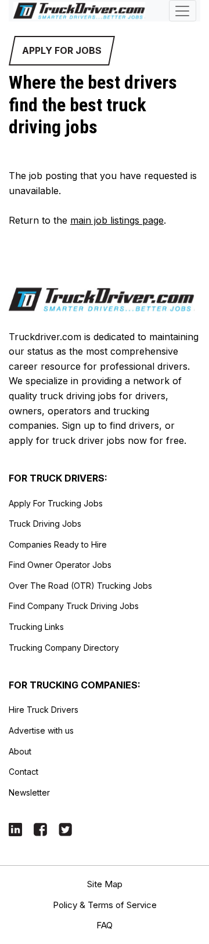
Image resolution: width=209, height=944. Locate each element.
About (20, 751)
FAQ (104, 925)
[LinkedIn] (15, 828)
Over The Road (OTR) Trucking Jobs (80, 586)
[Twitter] (65, 828)
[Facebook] (40, 828)
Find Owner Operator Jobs (60, 565)
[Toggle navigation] (182, 10)
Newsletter (29, 792)
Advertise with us (41, 730)
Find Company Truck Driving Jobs (74, 606)
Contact (23, 772)
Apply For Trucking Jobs (56, 503)
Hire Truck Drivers (43, 710)
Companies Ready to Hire (58, 544)
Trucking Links (36, 627)
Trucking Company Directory (64, 648)
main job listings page (117, 220)
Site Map (104, 884)
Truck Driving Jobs (45, 524)
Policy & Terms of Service (105, 904)
